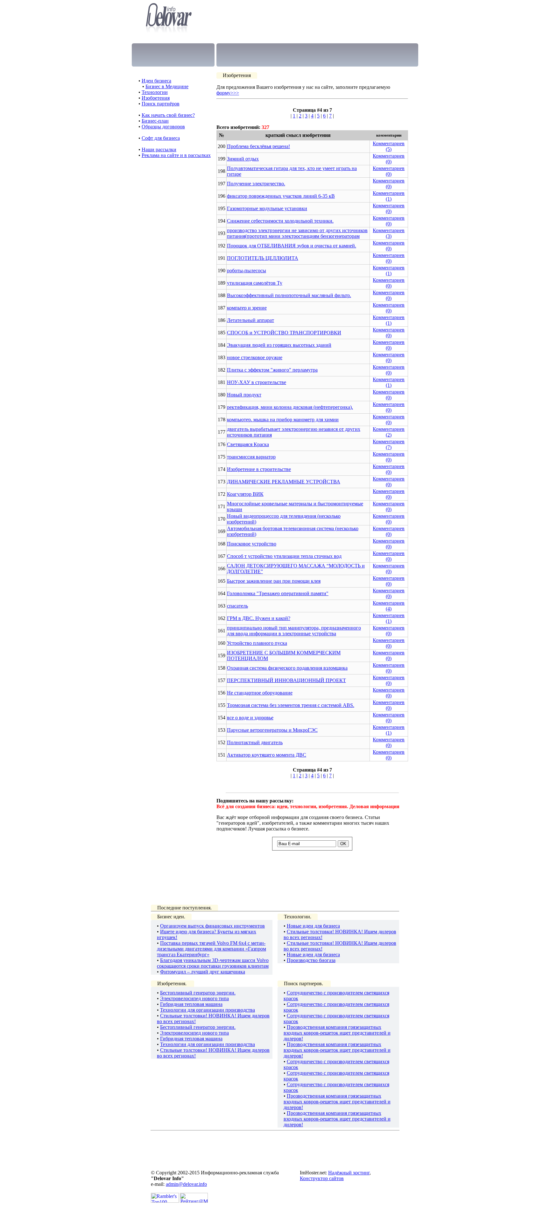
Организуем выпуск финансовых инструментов (212, 926)
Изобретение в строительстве (259, 469)
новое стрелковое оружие (254, 357)
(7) (388, 447)
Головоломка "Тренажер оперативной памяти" (277, 593)
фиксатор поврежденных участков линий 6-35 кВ (281, 196)
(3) (388, 236)
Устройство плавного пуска (257, 643)
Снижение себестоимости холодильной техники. (280, 221)
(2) (388, 435)
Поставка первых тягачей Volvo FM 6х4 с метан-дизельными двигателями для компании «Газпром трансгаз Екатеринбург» (211, 948)
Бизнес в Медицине (166, 86)
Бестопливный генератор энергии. (198, 992)
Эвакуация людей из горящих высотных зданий (279, 345)
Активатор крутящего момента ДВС (266, 755)
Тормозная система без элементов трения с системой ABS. (290, 705)
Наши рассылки (159, 149)
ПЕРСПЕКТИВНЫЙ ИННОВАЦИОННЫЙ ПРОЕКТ (286, 680)
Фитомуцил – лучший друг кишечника (202, 971)
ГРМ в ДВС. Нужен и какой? (258, 618)
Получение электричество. (256, 183)
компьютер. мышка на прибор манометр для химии (283, 419)
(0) (388, 161)
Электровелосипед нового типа (194, 998)
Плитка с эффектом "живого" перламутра (272, 370)
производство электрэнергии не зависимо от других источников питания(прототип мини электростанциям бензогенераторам (297, 233)
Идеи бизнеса (156, 80)
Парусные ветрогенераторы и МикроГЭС (272, 730)
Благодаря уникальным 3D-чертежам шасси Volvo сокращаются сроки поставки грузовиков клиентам (213, 963)
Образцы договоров (163, 126)
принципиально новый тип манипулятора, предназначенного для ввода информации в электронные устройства (294, 630)
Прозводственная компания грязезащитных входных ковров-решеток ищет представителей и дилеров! (337, 1032)
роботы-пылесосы (246, 270)
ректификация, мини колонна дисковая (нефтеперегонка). (290, 407)
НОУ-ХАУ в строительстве (256, 382)
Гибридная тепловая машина (191, 1004)
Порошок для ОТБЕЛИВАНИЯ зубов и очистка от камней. (291, 245)
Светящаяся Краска (248, 444)
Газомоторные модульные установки (267, 208)
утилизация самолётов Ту (254, 283)
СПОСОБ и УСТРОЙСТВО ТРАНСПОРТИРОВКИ (284, 332)
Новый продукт (244, 394)
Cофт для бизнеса (161, 138)
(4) (388, 608)
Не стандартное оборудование (260, 692)
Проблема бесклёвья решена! (258, 146)
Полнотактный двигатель (255, 742)
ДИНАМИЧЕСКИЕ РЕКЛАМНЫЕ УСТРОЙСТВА (283, 481)
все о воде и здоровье (250, 717)
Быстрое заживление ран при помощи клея (274, 581)
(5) (388, 149)
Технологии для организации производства (207, 1010)
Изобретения (156, 98)
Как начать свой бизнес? (168, 115)
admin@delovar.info (186, 1184)
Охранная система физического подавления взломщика (287, 668)
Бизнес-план (155, 121)
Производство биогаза (311, 960)
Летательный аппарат (250, 320)
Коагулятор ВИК (245, 494)
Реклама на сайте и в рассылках (176, 155)
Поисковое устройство (251, 543)
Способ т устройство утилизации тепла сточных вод (284, 556)
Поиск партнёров (161, 103)
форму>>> (227, 93)
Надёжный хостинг (349, 1172)
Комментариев (389, 143)
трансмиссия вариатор (251, 456)
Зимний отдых (243, 158)
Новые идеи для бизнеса (313, 926)
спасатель (237, 606)
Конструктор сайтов (322, 1178)
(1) (388, 199)
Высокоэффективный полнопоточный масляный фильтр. (289, 295)
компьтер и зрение (247, 307)
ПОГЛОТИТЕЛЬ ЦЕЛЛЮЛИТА (262, 258)
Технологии (155, 92)
